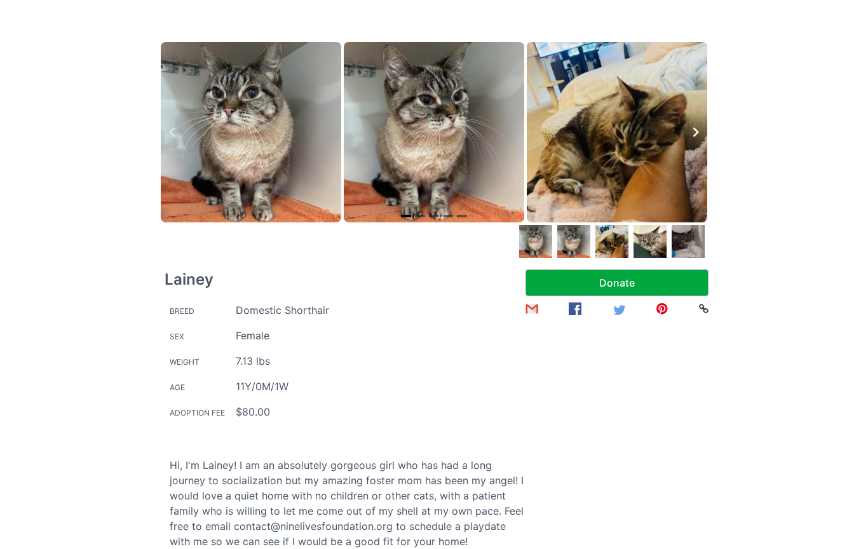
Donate (617, 282)
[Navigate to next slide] (696, 132)
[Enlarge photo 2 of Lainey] (434, 132)
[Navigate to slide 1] (406, 216)
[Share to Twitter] (619, 308)
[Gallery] (434, 132)
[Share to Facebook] (575, 308)
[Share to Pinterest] (662, 308)
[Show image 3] (612, 241)
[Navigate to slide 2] (420, 216)
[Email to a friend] (532, 309)
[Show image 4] (650, 241)
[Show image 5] (688, 241)
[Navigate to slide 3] (434, 216)
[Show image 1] (535, 241)
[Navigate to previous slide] (172, 132)
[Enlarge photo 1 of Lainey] (251, 132)
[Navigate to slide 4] (448, 216)
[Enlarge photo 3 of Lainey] (617, 132)
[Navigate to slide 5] (462, 216)
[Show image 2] (574, 241)
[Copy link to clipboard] (704, 309)
